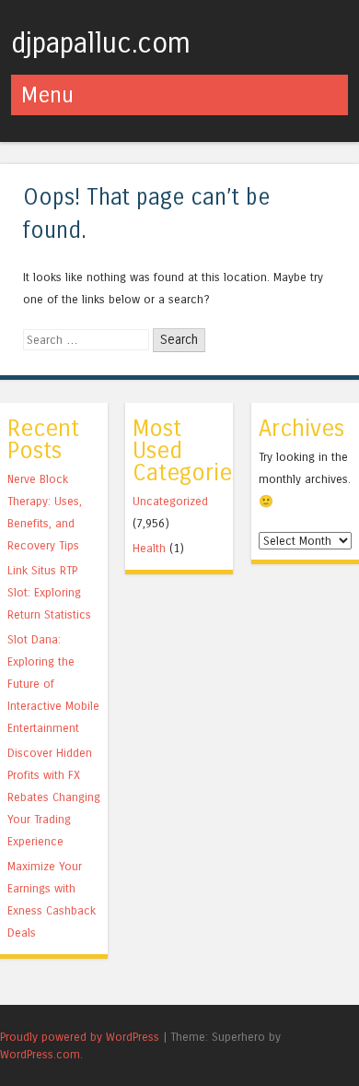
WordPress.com (40, 1054)
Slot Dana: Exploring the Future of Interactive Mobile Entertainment (53, 683)
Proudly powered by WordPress (79, 1037)
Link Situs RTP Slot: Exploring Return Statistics (49, 592)
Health (149, 548)
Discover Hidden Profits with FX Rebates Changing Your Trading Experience (53, 797)
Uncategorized (170, 501)
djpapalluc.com (101, 43)
